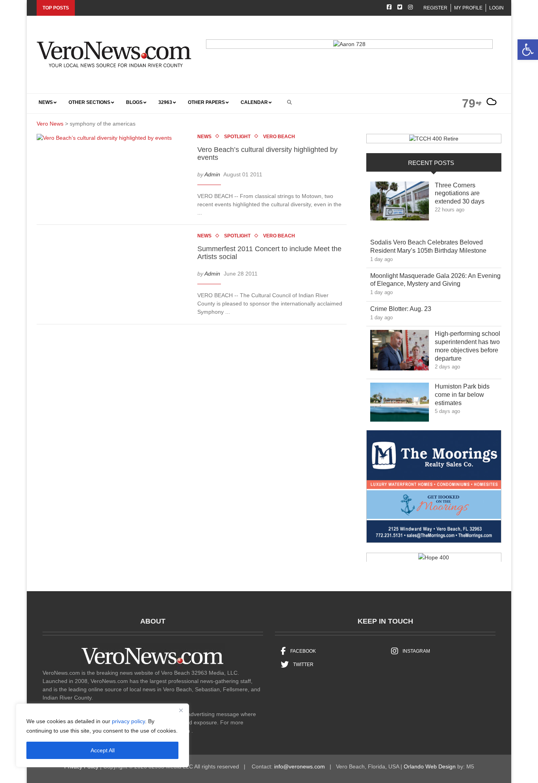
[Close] (181, 710)
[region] (102, 735)
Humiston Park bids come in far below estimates (462, 394)
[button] (528, 49)
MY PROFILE (468, 8)
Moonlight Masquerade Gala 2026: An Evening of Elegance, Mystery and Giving (435, 279)
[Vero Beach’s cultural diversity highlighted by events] (108, 139)
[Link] (399, 203)
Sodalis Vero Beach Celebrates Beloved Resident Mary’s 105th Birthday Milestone (434, 246)
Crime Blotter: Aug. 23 (406, 308)
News (204, 136)
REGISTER (435, 8)
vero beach (279, 136)
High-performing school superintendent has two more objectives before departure (467, 345)
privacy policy (128, 721)
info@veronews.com (299, 766)
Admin (212, 174)
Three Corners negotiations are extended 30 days (465, 193)
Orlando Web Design (430, 766)
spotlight (237, 136)
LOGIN (496, 8)
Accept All (103, 750)
